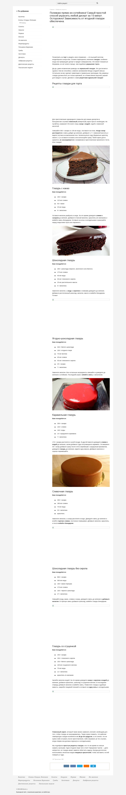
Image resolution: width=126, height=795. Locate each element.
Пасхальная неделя (25, 67)
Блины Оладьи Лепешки (27, 20)
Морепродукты (23, 44)
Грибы (20, 50)
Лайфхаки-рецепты (25, 61)
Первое (21, 33)
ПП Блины (22, 23)
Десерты (21, 57)
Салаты (21, 26)
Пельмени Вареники (25, 47)
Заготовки (22, 54)
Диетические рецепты (26, 64)
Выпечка (21, 17)
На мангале (22, 40)
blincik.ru (25, 789)
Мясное (21, 37)
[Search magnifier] (97, 3)
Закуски (21, 30)
